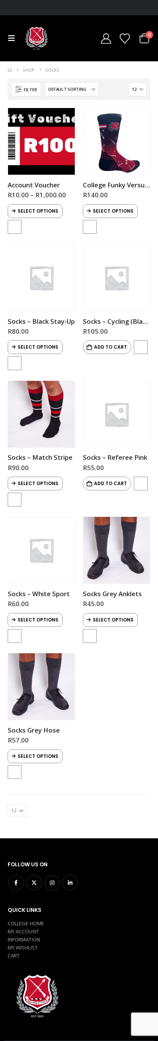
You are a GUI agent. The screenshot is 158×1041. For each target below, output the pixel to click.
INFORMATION (24, 939)
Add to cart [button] (110, 347)
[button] (13, 38)
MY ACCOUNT (23, 931)
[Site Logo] (36, 38)
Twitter (34, 882)
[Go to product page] (41, 141)
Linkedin (70, 882)
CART (14, 955)
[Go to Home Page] (10, 70)
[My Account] (106, 38)
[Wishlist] (124, 38)
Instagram (52, 882)
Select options (38, 211)
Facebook (16, 882)
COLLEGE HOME (26, 923)
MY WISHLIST (23, 947)
